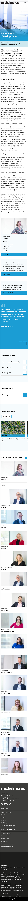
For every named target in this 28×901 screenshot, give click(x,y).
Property (5, 395)
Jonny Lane (4, 691)
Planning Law (6, 373)
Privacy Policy (5, 836)
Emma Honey (4, 477)
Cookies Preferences (7, 847)
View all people (18, 458)
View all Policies (5, 833)
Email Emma (6, 248)
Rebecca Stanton (5, 712)
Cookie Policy (5, 841)
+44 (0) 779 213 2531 (8, 246)
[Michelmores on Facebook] (5, 804)
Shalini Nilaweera (6, 650)
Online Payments (6, 812)
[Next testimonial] (25, 343)
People (3, 815)
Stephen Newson (5, 505)
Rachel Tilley (4, 546)
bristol (3, 867)
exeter (23, 867)
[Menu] (25, 2)
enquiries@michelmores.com (10, 798)
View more (6, 416)
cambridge (9, 867)
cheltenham (17, 867)
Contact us (4, 793)
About (3, 817)
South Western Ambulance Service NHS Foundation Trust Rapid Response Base (13, 183)
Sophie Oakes (4, 774)
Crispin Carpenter (6, 588)
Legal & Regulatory (8, 830)
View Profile (6, 254)
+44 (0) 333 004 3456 (8, 244)
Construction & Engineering (11, 362)
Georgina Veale (5, 629)
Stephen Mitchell (5, 732)
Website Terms (5, 839)
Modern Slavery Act (7, 844)
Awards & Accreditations (8, 825)
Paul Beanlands (5, 526)
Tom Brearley (4, 670)
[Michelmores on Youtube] (10, 804)
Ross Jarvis (4, 608)
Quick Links (5, 809)
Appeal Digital (17, 896)
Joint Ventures (7, 367)
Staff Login (4, 823)
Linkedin (5, 251)
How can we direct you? (8, 899)
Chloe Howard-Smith (6, 567)
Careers (3, 820)
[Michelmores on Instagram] (7, 804)
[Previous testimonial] (20, 343)
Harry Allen (4, 753)
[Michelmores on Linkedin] (2, 804)
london (5, 869)
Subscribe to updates (7, 800)
